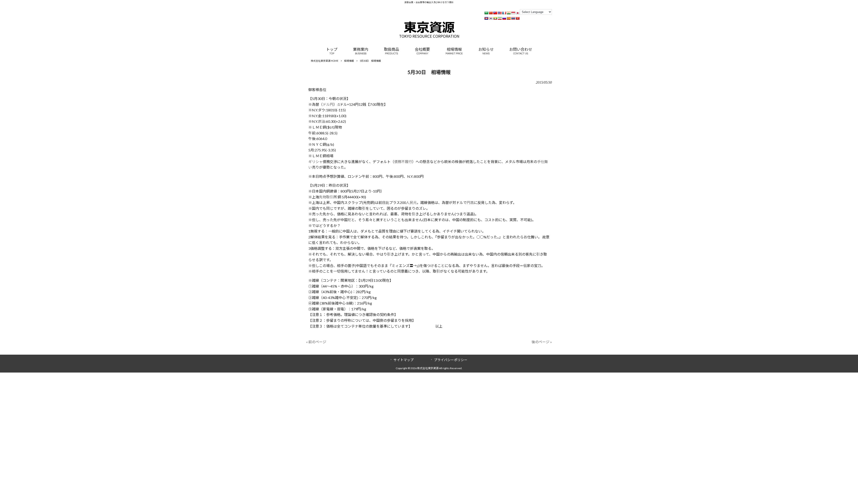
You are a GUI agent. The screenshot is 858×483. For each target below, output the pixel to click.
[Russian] (504, 18)
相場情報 (349, 60)
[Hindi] (509, 13)
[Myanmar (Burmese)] (495, 18)
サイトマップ (403, 360)
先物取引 (326, 197)
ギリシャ (315, 161)
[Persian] (500, 18)
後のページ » (542, 342)
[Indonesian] (513, 13)
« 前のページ (316, 342)
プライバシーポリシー (450, 360)
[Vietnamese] (517, 18)
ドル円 (328, 104)
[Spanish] (509, 18)
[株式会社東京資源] (429, 36)
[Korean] (491, 18)
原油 (321, 121)
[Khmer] (486, 18)
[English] (500, 13)
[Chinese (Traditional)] (495, 13)
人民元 (411, 202)
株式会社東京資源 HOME (324, 60)
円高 (470, 202)
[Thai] (513, 18)
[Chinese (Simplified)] (491, 13)
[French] (504, 13)
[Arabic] (486, 13)
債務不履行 (403, 161)
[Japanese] (517, 13)
